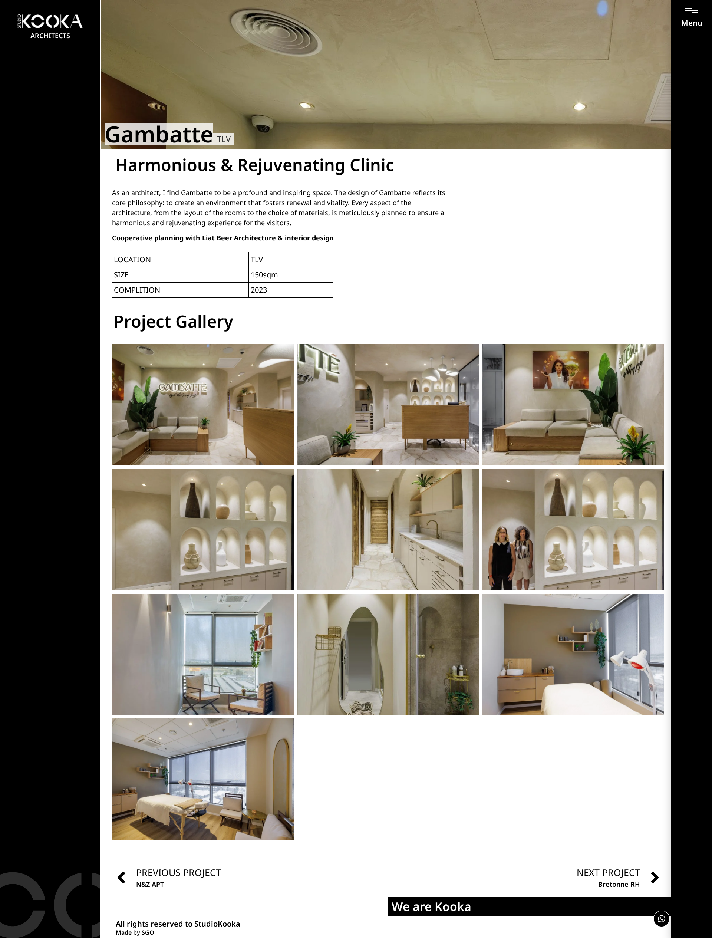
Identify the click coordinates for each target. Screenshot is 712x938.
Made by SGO (135, 932)
